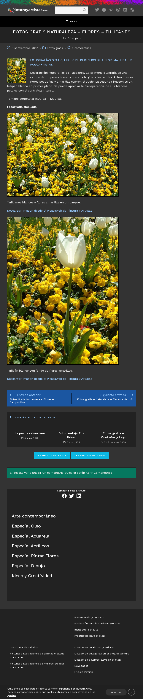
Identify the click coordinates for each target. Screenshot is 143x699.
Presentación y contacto (89, 617)
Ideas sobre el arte (86, 629)
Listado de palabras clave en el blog (97, 659)
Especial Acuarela (30, 536)
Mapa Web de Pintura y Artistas (94, 647)
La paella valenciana (30, 433)
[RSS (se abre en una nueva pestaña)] (132, 10)
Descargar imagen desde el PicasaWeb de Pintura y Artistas (49, 210)
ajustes (11, 695)
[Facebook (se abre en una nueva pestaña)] (104, 10)
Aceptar (116, 692)
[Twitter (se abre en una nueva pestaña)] (97, 10)
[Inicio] (62, 38)
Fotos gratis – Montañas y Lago (113, 435)
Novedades (81, 665)
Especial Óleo (26, 526)
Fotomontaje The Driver (71, 435)
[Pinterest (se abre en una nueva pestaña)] (111, 10)
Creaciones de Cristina (24, 647)
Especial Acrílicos (30, 545)
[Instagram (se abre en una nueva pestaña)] (118, 10)
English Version (83, 671)
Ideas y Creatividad (32, 575)
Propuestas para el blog (89, 635)
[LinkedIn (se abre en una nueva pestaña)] (125, 10)
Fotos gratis (55, 48)
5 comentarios (81, 48)
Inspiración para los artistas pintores (97, 623)
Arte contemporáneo (34, 516)
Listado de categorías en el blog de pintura (101, 653)
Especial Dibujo (28, 565)
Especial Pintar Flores (35, 555)
